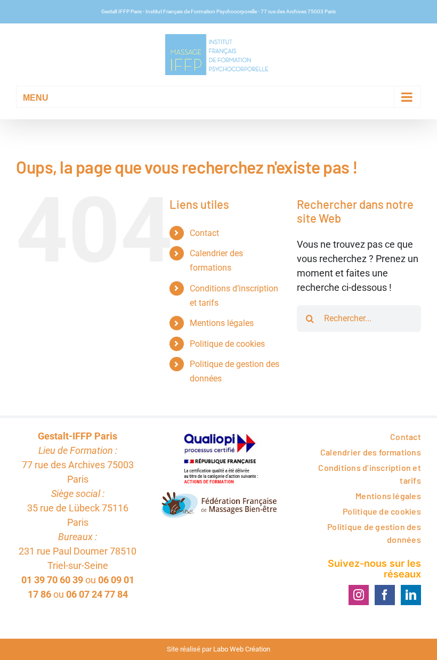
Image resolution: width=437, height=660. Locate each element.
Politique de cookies (227, 344)
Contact (204, 233)
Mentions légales (222, 323)
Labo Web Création (241, 649)
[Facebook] (385, 595)
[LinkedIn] (411, 595)
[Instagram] (359, 595)
